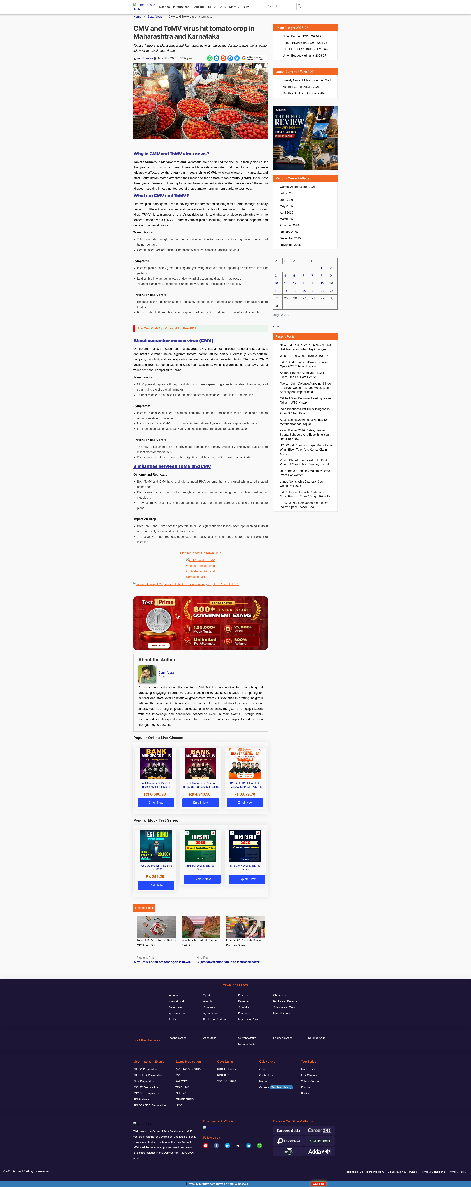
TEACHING (182, 1087)
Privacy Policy (457, 1171)
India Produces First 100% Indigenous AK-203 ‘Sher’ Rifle (305, 411)
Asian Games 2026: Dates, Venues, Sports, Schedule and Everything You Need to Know (304, 434)
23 (332, 291)
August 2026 (298, 186)
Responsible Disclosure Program (363, 1171)
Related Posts (144, 907)
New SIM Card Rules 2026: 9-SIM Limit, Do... (156, 943)
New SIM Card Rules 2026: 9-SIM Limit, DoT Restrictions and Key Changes (306, 347)
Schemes (209, 1007)
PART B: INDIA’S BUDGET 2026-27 (306, 49)
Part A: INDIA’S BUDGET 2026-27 (305, 42)
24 (277, 298)
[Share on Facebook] (230, 58)
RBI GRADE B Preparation (149, 1105)
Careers (275, 1087)
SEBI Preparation (144, 1081)
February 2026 (289, 225)
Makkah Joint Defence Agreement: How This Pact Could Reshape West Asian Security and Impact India (305, 388)
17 (276, 291)
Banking (198, 7)
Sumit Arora (144, 58)
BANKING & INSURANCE (190, 1069)
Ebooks (305, 1087)
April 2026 (286, 212)
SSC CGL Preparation (146, 1093)
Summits (243, 1007)
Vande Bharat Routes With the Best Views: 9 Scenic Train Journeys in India (305, 462)
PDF (209, 7)
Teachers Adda (177, 1037)
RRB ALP (223, 1075)
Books (305, 1093)
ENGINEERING (184, 1099)
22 (322, 291)
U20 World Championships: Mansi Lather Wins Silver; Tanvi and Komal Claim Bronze (307, 449)
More (232, 7)
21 (313, 291)
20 (304, 291)
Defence (243, 1001)
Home (137, 16)
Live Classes (309, 1075)
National (164, 7)
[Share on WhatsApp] (210, 58)
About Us (264, 1069)
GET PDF (319, 1183)
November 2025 (290, 244)
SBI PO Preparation (145, 1069)
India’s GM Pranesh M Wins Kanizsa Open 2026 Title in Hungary (303, 364)
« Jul (276, 326)
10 (276, 283)
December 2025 (290, 238)
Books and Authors (214, 1019)
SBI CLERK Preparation (148, 1075)
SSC (178, 1075)
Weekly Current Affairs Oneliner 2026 (307, 80)
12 (294, 283)
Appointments (176, 1013)
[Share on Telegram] (216, 58)
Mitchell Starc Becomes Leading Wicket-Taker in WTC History (306, 400)
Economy (244, 1013)
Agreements (210, 1013)
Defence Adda (247, 1043)
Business (243, 995)
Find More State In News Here (200, 552)
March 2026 (287, 219)
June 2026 (287, 199)
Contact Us (266, 1075)
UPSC (179, 1105)
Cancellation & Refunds (402, 1171)
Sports (207, 995)
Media (263, 1081)
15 (322, 283)
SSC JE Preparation (145, 1087)
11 (285, 283)
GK (221, 7)
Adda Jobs (209, 1037)
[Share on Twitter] (237, 58)
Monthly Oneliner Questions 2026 (304, 93)
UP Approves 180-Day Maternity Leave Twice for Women (305, 473)
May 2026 (286, 206)
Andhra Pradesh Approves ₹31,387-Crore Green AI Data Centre (303, 375)
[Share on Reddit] (223, 58)
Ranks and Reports (285, 1001)
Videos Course (310, 1081)
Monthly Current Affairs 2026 (301, 86)
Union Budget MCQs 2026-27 (302, 36)
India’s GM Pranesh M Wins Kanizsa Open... (244, 943)
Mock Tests (308, 1069)
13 (304, 283)
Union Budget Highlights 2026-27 (304, 55)
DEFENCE (181, 1093)
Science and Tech (284, 1007)
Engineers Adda (283, 1037)
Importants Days (248, 1019)
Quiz (246, 7)
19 (294, 291)
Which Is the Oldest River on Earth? (200, 943)
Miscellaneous (282, 1013)
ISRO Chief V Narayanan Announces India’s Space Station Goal (304, 505)
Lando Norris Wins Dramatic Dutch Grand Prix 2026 (302, 483)
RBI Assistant (141, 1099)
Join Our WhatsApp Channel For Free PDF (166, 328)
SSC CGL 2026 (226, 1081)
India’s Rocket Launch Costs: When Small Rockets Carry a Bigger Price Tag (306, 494)
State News (154, 16)
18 (285, 291)
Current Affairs (247, 1037)
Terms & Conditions (433, 1171)
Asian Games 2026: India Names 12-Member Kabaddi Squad (304, 422)
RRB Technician (227, 1069)
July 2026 (286, 193)
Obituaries (279, 995)
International (181, 7)
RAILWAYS (181, 1081)
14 (313, 283)
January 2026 (289, 231)
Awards (208, 1001)
